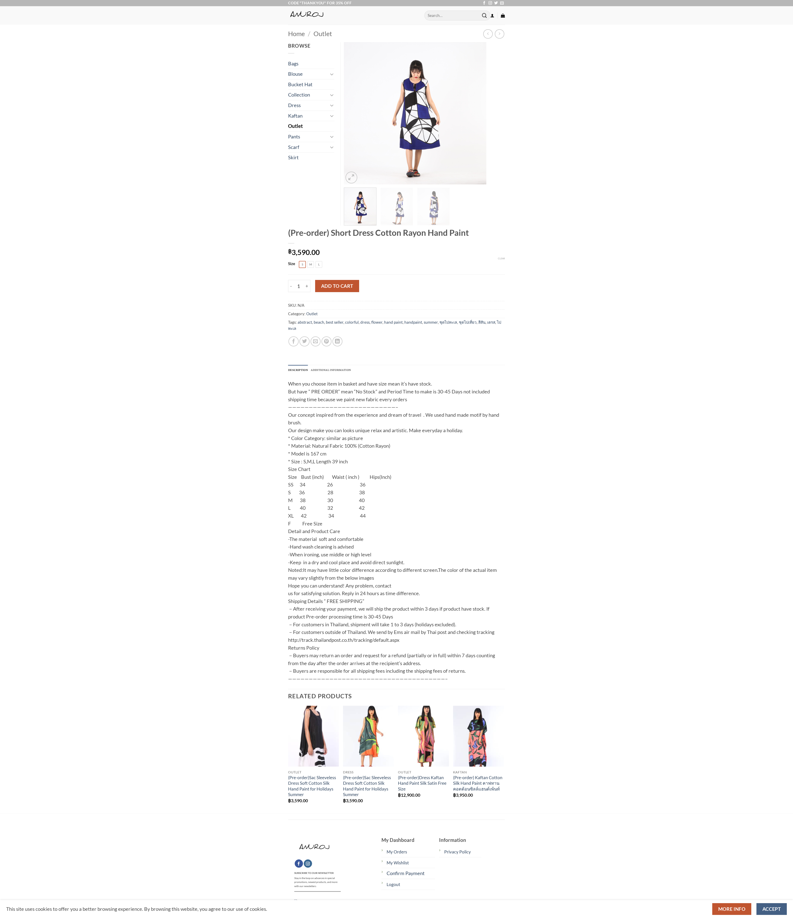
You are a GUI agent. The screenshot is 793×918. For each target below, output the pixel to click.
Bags (293, 63)
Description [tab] (298, 370)
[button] (492, 15)
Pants (294, 136)
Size (291, 264)
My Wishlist (398, 862)
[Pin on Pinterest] (326, 341)
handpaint (413, 322)
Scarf (293, 147)
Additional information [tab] (331, 370)
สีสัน (482, 322)
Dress (294, 105)
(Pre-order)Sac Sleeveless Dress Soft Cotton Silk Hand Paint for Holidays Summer (312, 786)
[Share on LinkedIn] (337, 341)
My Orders (397, 851)
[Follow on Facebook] (484, 3)
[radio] (302, 264)
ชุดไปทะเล (448, 322)
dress (365, 322)
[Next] (478, 113)
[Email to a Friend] (316, 341)
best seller (334, 322)
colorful (352, 322)
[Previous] (352, 113)
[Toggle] (331, 74)
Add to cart (337, 286)
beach (319, 322)
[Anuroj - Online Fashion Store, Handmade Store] (353, 15)
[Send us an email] (502, 3)
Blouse (295, 74)
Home (296, 34)
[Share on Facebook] (293, 341)
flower (376, 322)
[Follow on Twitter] (496, 3)
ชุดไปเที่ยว (468, 322)
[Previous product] (499, 34)
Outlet (322, 34)
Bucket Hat (300, 84)
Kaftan (295, 116)
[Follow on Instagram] (490, 3)
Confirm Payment (406, 873)
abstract (305, 322)
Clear (501, 258)
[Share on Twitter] (304, 341)
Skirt (293, 157)
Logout (393, 884)
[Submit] (484, 16)
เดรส (491, 322)
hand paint (393, 322)
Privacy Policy (457, 851)
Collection (299, 95)
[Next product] (488, 34)
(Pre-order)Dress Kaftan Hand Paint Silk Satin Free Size (422, 783)
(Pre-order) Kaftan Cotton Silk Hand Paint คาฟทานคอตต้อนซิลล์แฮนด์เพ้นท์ (477, 783)
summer (431, 322)
